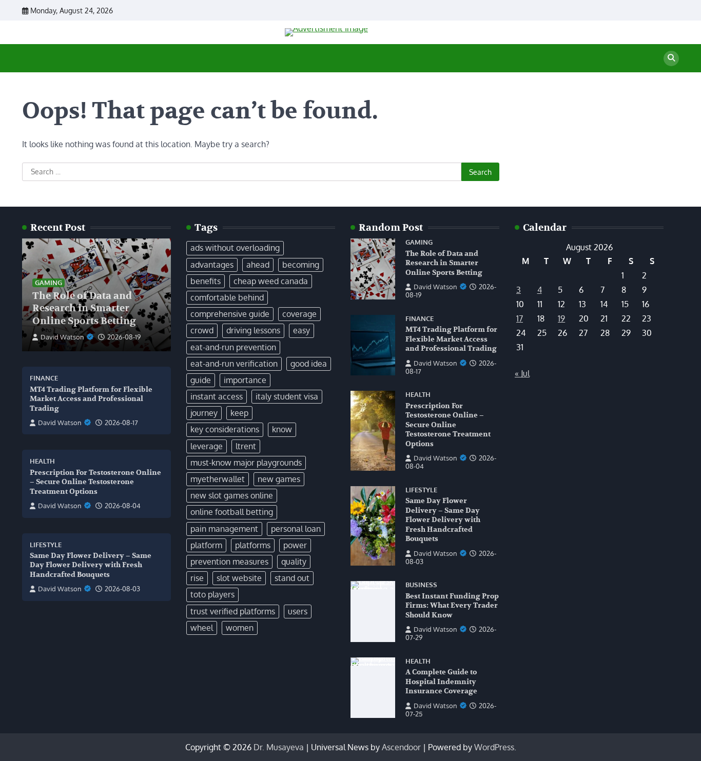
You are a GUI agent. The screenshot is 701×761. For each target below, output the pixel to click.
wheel (201, 628)
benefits (205, 281)
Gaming (48, 282)
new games (279, 479)
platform (206, 545)
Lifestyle (46, 545)
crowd (201, 330)
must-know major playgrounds (246, 462)
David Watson (62, 337)
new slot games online (231, 495)
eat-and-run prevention (233, 347)
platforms (252, 545)
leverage (206, 446)
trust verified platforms (232, 611)
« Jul (522, 373)
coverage (299, 314)
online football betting (231, 512)
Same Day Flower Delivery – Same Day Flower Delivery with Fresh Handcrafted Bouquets (90, 565)
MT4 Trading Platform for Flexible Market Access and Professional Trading (91, 399)
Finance (44, 378)
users (297, 611)
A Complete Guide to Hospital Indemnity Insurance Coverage (441, 681)
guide (200, 380)
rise (197, 578)
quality (293, 561)
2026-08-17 (121, 422)
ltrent (246, 446)
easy (301, 330)
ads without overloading (235, 248)
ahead (257, 264)
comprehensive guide (229, 314)
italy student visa (287, 396)
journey (204, 413)
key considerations (224, 429)
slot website (239, 578)
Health (42, 461)
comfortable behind (227, 297)
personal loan (296, 529)
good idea (308, 363)
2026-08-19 (124, 337)
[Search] (671, 58)
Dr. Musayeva (279, 747)
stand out (292, 578)
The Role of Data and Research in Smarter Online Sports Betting (84, 309)
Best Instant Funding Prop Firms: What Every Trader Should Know (452, 605)
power (295, 545)
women (240, 628)
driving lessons (253, 330)
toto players (212, 594)
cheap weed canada (270, 281)
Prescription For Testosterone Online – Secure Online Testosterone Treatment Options (95, 482)
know (282, 429)
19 (561, 318)
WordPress (494, 747)
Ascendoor (401, 747)
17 (519, 318)
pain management (224, 529)
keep (239, 413)
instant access (216, 396)
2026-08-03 (122, 589)
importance (245, 380)
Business (421, 585)
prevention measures (229, 561)
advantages (211, 264)
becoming (300, 264)
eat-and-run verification (234, 363)
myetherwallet (217, 479)
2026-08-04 (123, 506)
